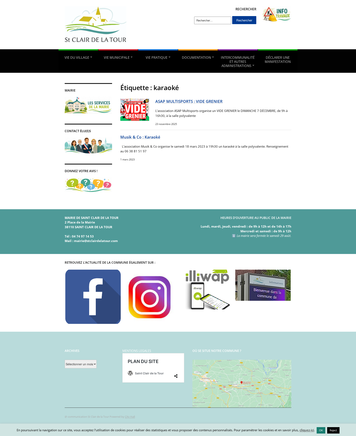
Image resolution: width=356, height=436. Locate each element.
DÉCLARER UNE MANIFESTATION (278, 59)
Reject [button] (333, 430)
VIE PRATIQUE (156, 57)
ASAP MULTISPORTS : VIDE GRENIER (188, 101)
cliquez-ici (307, 430)
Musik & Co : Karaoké (140, 137)
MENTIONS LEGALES (136, 351)
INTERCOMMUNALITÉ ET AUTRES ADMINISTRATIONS (238, 61)
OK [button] (321, 430)
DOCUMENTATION (196, 57)
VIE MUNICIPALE (117, 57)
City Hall (130, 416)
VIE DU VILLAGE (76, 57)
